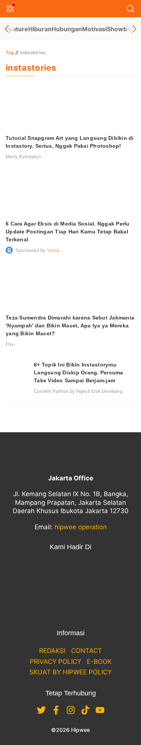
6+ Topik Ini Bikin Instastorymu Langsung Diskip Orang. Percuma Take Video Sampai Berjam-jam (78, 372)
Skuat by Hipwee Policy (70, 672)
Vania (53, 250)
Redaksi (52, 650)
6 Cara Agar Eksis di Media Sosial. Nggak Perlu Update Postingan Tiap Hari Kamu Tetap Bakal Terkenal (68, 231)
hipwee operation (81, 527)
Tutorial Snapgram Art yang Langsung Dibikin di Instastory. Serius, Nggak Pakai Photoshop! (70, 142)
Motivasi (94, 29)
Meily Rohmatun (23, 156)
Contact (86, 650)
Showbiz (119, 29)
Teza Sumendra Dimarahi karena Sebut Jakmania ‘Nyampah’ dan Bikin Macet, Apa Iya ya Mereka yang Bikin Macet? (70, 325)
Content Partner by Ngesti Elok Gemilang (78, 391)
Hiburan (40, 29)
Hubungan (67, 29)
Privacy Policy (55, 661)
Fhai (10, 344)
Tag (10, 52)
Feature (17, 29)
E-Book (99, 661)
